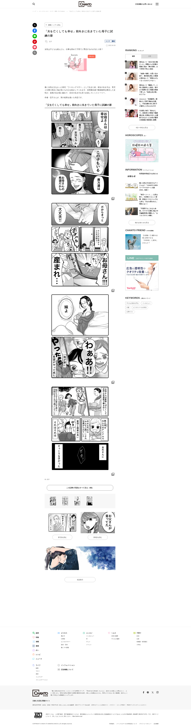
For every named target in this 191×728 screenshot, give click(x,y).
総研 (37, 633)
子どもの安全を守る (132, 303)
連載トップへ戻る (54, 25)
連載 (37, 641)
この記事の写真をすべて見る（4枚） (80, 488)
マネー (38, 671)
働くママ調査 (65, 647)
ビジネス (64, 633)
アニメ (88, 641)
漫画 (37, 646)
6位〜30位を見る (142, 127)
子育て (139, 633)
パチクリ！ (112, 705)
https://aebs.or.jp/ (77, 716)
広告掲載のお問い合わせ (143, 4)
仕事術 (63, 639)
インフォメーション (68, 665)
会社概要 (156, 723)
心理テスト (130, 312)
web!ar (44, 705)
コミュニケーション (42, 680)
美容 (37, 674)
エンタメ (89, 633)
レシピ (38, 654)
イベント (89, 644)
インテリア (39, 677)
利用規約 (111, 723)
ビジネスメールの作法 (139, 307)
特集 (37, 637)
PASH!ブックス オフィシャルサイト (136, 705)
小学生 (139, 644)
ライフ (38, 665)
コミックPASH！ (121, 705)
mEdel (48, 705)
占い (37, 650)
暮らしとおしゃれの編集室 (66, 705)
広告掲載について (67, 669)
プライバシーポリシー (145, 723)
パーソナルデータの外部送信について (126, 723)
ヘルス (113, 633)
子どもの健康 (115, 639)
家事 (37, 668)
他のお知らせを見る (142, 222)
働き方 (63, 636)
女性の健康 (114, 636)
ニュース (39, 659)
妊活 (138, 636)
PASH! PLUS (54, 705)
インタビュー (146, 303)
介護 (128, 307)
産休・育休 (64, 644)
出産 (138, 639)
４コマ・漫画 (110, 41)
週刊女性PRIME (36, 705)
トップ (34, 11)
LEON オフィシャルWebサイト (99, 705)
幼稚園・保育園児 (142, 641)
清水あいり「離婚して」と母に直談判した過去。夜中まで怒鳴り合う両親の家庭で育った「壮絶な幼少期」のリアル (148, 89)
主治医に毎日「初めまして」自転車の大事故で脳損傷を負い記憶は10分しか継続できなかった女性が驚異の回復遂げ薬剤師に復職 (148, 115)
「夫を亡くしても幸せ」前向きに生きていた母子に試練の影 (84, 11)
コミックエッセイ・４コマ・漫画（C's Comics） (52, 11)
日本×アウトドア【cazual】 (82, 705)
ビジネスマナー (65, 641)
